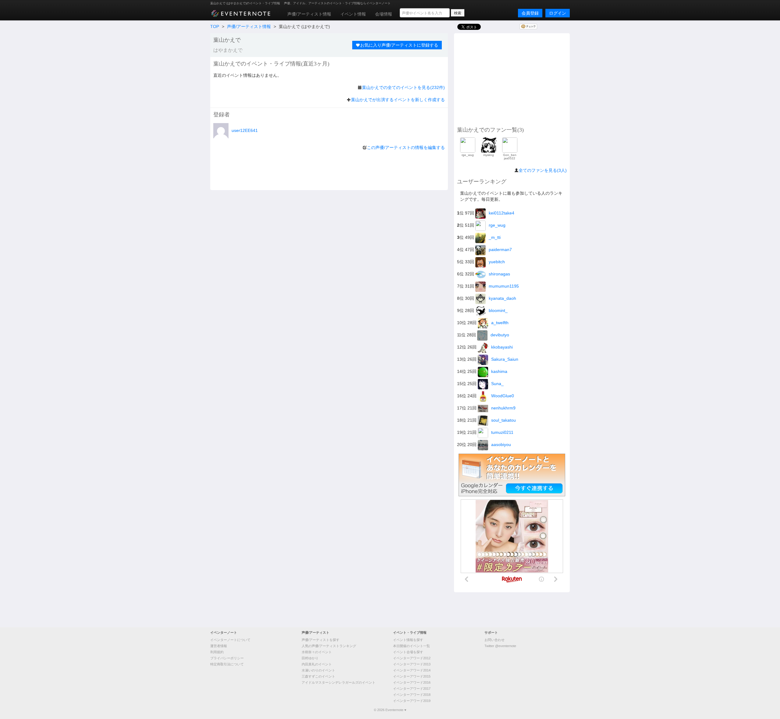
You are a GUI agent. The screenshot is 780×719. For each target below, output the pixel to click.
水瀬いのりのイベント (318, 670)
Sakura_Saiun (504, 359)
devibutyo (500, 334)
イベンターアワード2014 (412, 670)
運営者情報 (218, 646)
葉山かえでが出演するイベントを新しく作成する (398, 99)
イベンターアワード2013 (412, 664)
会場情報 (383, 14)
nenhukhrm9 (503, 408)
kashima (499, 371)
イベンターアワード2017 (412, 688)
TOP (214, 26)
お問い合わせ (494, 640)
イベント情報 (353, 14)
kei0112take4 (501, 213)
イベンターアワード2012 (412, 658)
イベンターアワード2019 (412, 701)
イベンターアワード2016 (412, 682)
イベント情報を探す (408, 640)
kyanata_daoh (502, 298)
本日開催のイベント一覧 (411, 646)
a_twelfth (500, 322)
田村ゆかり (310, 658)
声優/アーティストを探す (320, 640)
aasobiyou (501, 444)
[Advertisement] (512, 79)
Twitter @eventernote (500, 646)
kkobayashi (502, 347)
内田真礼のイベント (317, 664)
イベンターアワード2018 (412, 694)
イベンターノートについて (230, 640)
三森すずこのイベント (318, 676)
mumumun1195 (504, 286)
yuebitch (497, 261)
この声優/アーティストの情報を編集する (406, 147)
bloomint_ (498, 310)
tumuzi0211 (502, 432)
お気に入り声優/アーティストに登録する (399, 45)
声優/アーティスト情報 (309, 14)
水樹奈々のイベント (317, 652)
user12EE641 (245, 130)
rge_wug (497, 225)
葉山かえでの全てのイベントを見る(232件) (403, 87)
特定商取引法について (227, 664)
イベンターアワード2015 (412, 676)
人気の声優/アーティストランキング (329, 646)
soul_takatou (503, 420)
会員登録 (530, 13)
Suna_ (497, 383)
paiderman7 (500, 249)
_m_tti (495, 237)
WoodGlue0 (502, 395)
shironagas (499, 273)
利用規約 (217, 652)
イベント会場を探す (408, 652)
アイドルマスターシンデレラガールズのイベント (338, 682)
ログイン (557, 13)
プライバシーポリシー (227, 658)
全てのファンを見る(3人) (543, 170)
